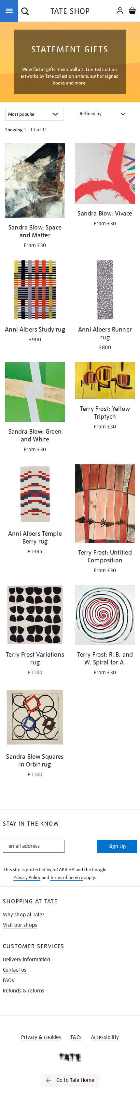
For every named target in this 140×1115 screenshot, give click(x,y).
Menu (10, 10)
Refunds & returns (24, 991)
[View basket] (132, 11)
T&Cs (76, 1037)
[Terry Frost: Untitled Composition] (105, 504)
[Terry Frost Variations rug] (35, 616)
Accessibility (105, 1037)
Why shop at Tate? (24, 915)
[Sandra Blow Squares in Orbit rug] (35, 718)
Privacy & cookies (41, 1037)
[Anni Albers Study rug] (35, 291)
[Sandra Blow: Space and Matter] (35, 181)
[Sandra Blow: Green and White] (35, 393)
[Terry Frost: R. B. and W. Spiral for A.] (105, 616)
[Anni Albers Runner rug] (105, 291)
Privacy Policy (26, 877)
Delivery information (26, 959)
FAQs (8, 980)
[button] (25, 12)
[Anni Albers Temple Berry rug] (35, 495)
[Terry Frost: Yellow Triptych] (105, 381)
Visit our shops (20, 925)
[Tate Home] (70, 1057)
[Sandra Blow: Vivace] (105, 174)
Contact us (15, 970)
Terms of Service (66, 877)
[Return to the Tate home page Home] (70, 12)
